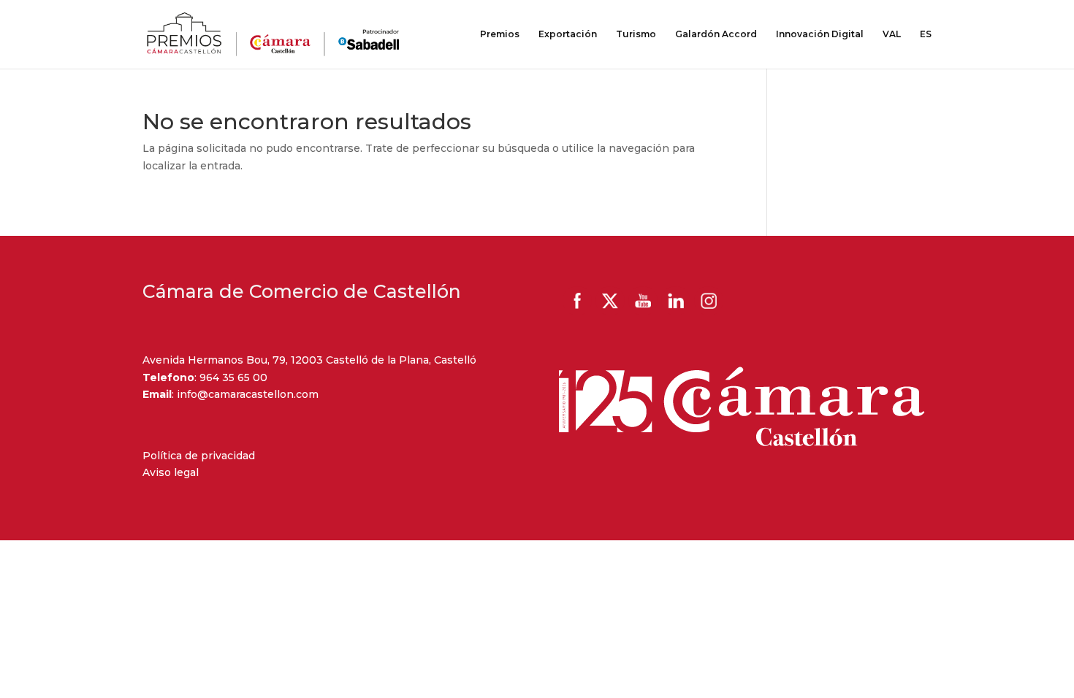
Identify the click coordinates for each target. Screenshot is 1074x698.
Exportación (567, 34)
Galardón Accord (716, 34)
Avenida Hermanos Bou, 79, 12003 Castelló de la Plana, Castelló (309, 360)
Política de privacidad (198, 455)
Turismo (636, 34)
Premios (499, 34)
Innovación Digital (820, 34)
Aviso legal (170, 472)
